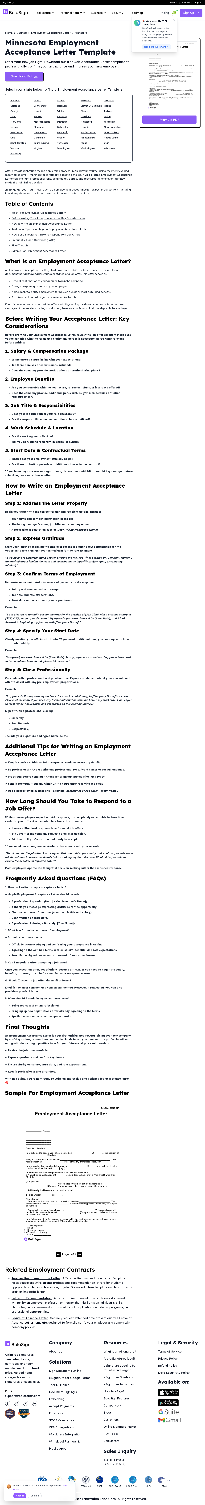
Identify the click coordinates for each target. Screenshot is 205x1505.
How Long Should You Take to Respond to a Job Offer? (46, 234)
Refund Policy (167, 1365)
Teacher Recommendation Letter (36, 1278)
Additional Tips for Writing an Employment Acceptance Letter (50, 229)
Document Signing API (65, 1392)
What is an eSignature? (120, 1351)
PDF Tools (111, 1434)
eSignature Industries (119, 1384)
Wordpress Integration (65, 1434)
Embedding (57, 1399)
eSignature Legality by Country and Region (119, 1368)
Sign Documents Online (65, 1371)
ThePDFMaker (59, 1385)
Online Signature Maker (120, 1427)
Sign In (198, 2)
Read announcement (155, 47)
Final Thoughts (21, 245)
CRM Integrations (61, 1427)
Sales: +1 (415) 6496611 (181, 2)
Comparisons (113, 1405)
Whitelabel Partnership (65, 1441)
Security (117, 13)
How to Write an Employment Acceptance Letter (42, 223)
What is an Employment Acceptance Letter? (39, 212)
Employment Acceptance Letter (50, 32)
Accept (20, 1495)
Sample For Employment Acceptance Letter (39, 251)
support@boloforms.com (22, 1396)
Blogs (108, 1412)
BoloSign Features (117, 1398)
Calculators (111, 1441)
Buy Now (7, 2)
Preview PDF (169, 120)
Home (9, 32)
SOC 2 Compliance (61, 1420)
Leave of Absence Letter (30, 1318)
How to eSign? (114, 1391)
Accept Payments (61, 1406)
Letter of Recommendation (32, 1298)
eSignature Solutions (118, 1377)
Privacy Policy (167, 1358)
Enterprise (56, 1413)
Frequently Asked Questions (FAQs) (33, 240)
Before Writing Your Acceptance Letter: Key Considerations (48, 218)
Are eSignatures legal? (119, 1358)
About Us (55, 1351)
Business (22, 32)
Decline (34, 1495)
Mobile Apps (57, 1448)
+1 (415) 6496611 (114, 1459)
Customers (111, 1419)
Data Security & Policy (173, 1373)
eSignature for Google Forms (69, 1378)
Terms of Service (170, 1351)
